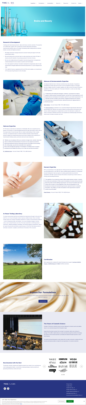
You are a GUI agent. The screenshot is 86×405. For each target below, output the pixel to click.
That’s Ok (70, 401)
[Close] (84, 401)
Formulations (41, 3)
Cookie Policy (69, 385)
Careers (79, 3)
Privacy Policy (69, 384)
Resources (65, 3)
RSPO (59, 263)
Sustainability (50, 3)
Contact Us (73, 3)
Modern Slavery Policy (71, 389)
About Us (58, 3)
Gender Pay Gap (70, 387)
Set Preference (62, 401)
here (21, 403)
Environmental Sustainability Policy (73, 395)
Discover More (44, 301)
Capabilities (33, 3)
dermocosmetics (49, 107)
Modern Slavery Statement (72, 391)
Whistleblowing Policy (71, 393)
